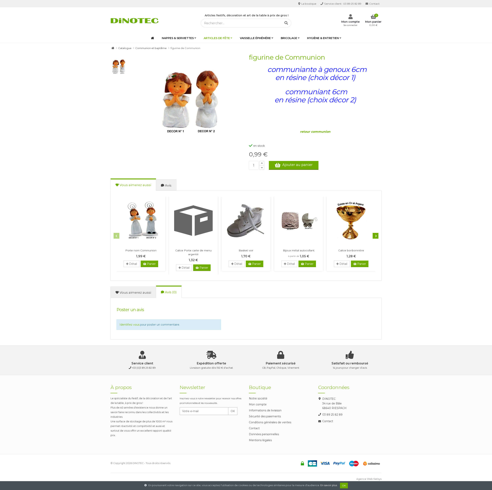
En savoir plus (328, 485)
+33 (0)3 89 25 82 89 (144, 367)
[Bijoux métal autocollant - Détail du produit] (298, 221)
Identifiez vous (130, 324)
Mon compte (258, 404)
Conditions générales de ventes (270, 422)
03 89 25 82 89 (342, 3)
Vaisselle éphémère (255, 38)
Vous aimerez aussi (135, 185)
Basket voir (246, 250)
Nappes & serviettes (178, 38)
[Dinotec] (136, 20)
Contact (374, 3)
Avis (167, 185)
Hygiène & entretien (323, 38)
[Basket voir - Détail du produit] (246, 221)
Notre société (258, 398)
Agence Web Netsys (368, 479)
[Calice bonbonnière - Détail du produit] (351, 221)
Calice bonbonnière (351, 250)
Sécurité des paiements (265, 416)
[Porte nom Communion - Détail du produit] (140, 221)
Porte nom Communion (140, 250)
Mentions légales (260, 440)
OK (233, 411)
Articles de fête (217, 38)
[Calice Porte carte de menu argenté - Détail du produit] (193, 221)
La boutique (308, 3)
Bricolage (289, 38)
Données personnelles (264, 434)
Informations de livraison (265, 410)
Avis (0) (170, 292)
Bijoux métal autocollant (298, 250)
